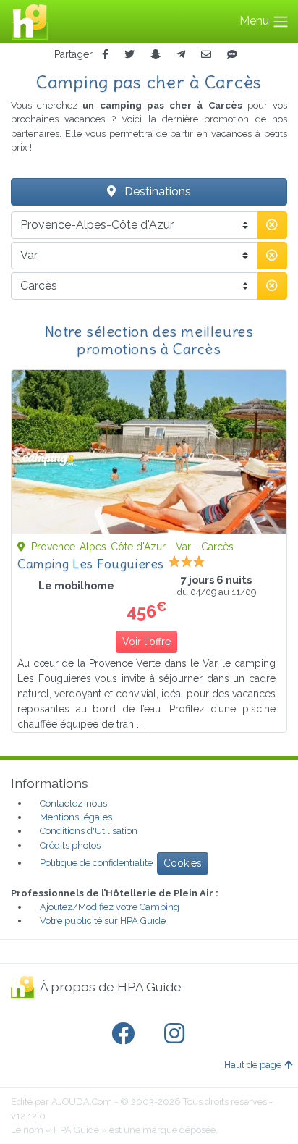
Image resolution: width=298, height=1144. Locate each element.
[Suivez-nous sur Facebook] (126, 1034)
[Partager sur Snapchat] (155, 54)
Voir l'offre (146, 641)
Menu (255, 21)
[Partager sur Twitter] (129, 54)
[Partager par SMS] (232, 54)
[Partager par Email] (206, 54)
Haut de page (252, 1064)
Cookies (182, 863)
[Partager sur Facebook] (105, 54)
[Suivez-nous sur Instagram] (177, 1033)
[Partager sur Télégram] (181, 54)
